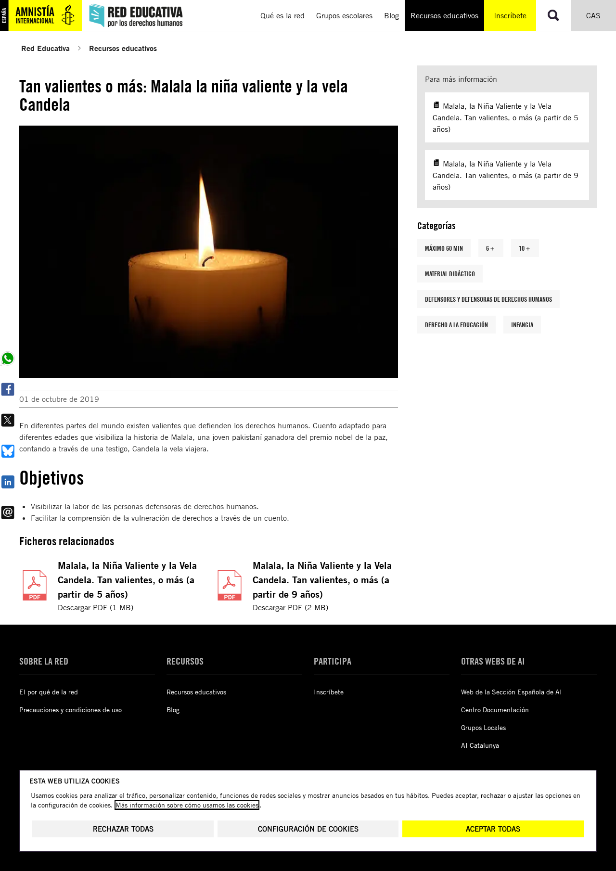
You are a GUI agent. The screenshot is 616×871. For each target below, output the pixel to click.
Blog (173, 709)
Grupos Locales (483, 727)
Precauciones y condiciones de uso (70, 709)
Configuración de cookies (308, 828)
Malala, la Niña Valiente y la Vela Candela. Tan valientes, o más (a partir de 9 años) (322, 579)
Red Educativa (45, 48)
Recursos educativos (123, 48)
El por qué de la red (48, 692)
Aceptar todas (493, 828)
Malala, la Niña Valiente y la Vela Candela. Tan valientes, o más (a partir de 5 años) (127, 579)
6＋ (491, 248)
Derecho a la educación (456, 324)
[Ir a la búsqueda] (553, 15)
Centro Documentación (495, 709)
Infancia (522, 324)
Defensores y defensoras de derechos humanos (488, 299)
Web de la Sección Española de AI (511, 692)
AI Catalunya (480, 745)
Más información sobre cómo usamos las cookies (187, 805)
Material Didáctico (450, 273)
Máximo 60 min (444, 248)
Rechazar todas (123, 828)
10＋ (525, 248)
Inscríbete (510, 15)
